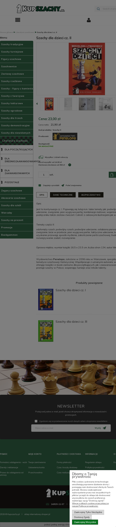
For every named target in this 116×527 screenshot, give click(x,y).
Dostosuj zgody (82, 517)
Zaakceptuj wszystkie (85, 522)
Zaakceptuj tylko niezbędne (88, 512)
